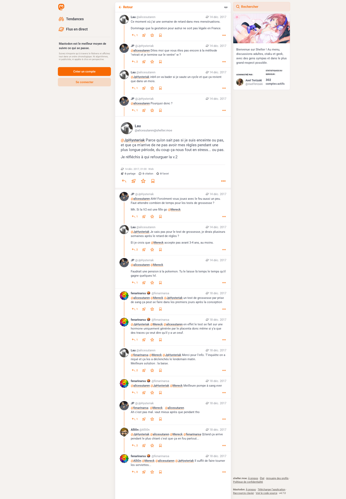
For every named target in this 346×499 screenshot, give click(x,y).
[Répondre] (124, 181)
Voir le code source (266, 493)
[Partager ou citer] (144, 35)
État (262, 478)
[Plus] (224, 35)
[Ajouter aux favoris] (152, 35)
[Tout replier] (226, 7)
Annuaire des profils (277, 478)
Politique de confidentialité (248, 481)
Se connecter (84, 82)
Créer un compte (84, 71)
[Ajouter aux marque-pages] (153, 181)
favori (164, 173)
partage (130, 173)
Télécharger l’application (271, 489)
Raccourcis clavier (243, 493)
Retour (128, 7)
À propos (253, 478)
